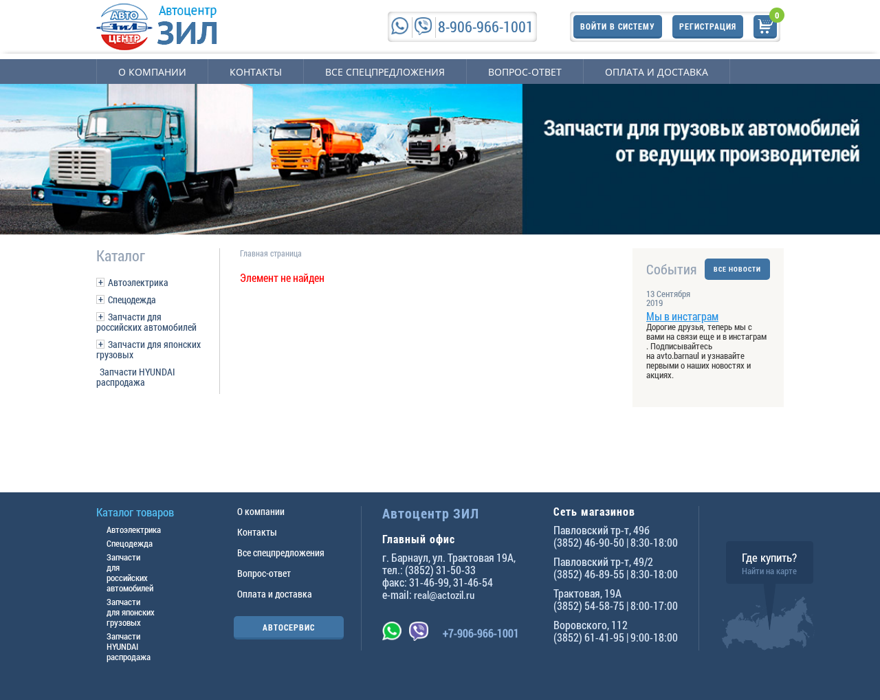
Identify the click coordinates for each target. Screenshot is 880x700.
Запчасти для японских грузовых (148, 349)
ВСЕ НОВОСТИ (737, 269)
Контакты (256, 71)
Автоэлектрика (138, 282)
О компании (152, 71)
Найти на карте (769, 571)
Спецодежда (132, 299)
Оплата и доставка (656, 71)
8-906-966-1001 (486, 26)
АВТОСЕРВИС (289, 627)
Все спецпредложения (385, 71)
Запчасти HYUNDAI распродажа (135, 377)
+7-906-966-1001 (481, 633)
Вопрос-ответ (525, 71)
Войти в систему (617, 26)
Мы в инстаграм (682, 316)
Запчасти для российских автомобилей (146, 321)
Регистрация (707, 26)
